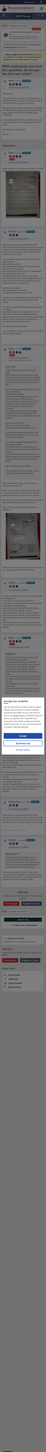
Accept (23, 735)
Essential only (23, 743)
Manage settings (23, 749)
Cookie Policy (19, 715)
